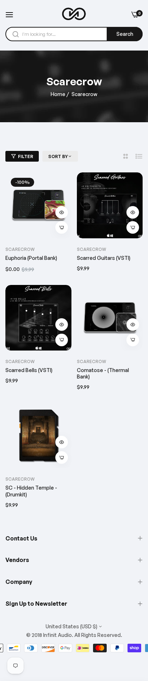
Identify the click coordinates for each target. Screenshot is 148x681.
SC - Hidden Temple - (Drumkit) (31, 491)
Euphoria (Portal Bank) (31, 258)
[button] (61, 212)
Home (58, 94)
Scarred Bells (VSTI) (28, 370)
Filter (25, 156)
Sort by (58, 156)
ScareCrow (19, 249)
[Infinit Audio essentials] (74, 14)
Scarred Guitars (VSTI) (103, 258)
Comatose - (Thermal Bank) (103, 373)
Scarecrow (91, 249)
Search (124, 34)
